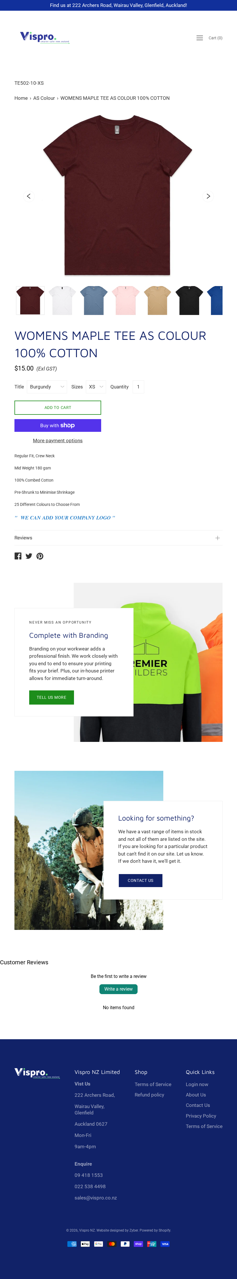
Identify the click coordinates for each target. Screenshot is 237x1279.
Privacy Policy (201, 1116)
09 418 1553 (89, 1175)
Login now (197, 1084)
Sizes (77, 387)
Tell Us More (51, 697)
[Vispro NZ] (17, 556)
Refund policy (149, 1095)
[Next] (208, 196)
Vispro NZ (87, 1230)
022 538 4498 (90, 1186)
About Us (196, 1095)
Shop (141, 1072)
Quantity (119, 387)
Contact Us (140, 880)
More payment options (58, 440)
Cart (216, 38)
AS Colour (44, 98)
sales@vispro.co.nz (96, 1198)
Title (19, 387)
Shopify (164, 1230)
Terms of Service (153, 1084)
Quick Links (200, 1072)
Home (21, 98)
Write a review (118, 989)
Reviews (23, 538)
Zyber (133, 1230)
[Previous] (29, 196)
